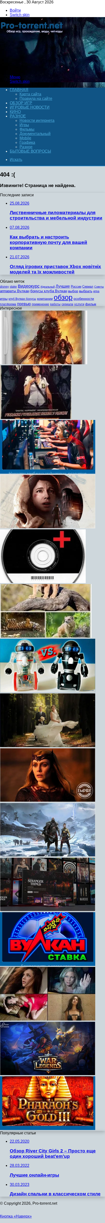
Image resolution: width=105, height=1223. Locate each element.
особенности (84, 299)
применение (40, 304)
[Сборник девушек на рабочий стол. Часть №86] (47, 1019)
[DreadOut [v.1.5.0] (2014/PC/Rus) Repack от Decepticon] (36, 418)
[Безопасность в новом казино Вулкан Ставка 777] (47, 964)
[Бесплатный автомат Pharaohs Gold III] (47, 1129)
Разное (18, 116)
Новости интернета (37, 120)
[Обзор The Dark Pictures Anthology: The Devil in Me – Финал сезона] (47, 527)
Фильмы (27, 129)
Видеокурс (29, 286)
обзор (63, 297)
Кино (15, 112)
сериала (67, 304)
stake (13, 286)
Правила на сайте (36, 98)
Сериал (87, 286)
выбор (73, 291)
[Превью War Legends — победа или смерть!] (47, 1074)
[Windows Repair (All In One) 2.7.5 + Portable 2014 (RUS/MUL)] (43, 582)
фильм (90, 304)
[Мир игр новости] (32, 69)
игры (4, 299)
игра (96, 291)
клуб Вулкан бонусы (22, 299)
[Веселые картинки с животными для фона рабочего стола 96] (46, 636)
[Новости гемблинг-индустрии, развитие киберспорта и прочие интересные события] (47, 472)
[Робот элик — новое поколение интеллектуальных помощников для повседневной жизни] (47, 691)
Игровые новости (30, 107)
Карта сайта (30, 94)
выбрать (85, 291)
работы (55, 304)
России (76, 286)
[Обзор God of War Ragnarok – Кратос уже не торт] (47, 855)
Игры (24, 125)
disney (4, 286)
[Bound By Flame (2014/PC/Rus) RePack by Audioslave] (43, 363)
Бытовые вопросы (30, 151)
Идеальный (48, 286)
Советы (99, 286)
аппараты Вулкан (14, 291)
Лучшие (63, 286)
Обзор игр (21, 103)
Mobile (25, 138)
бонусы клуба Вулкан (48, 291)
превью (24, 304)
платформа (8, 304)
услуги (79, 304)
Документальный (35, 134)
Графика (27, 142)
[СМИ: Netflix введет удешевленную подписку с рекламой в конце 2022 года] (47, 910)
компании (45, 299)
